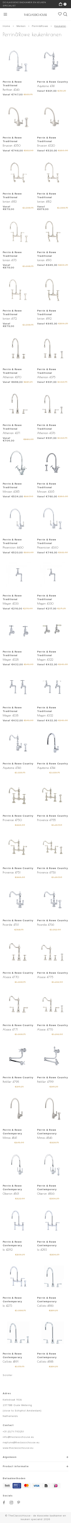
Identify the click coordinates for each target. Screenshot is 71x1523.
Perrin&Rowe (40, 26)
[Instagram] (11, 1502)
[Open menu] (5, 14)
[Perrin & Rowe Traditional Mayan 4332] (52, 686)
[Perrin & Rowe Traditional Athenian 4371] (18, 404)
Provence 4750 (12, 820)
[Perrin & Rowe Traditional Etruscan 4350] (18, 116)
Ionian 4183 (10, 201)
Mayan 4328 (11, 659)
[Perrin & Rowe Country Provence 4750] (18, 795)
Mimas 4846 (44, 1137)
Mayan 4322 (45, 659)
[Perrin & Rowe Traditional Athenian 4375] (52, 348)
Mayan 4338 (11, 715)
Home (6, 26)
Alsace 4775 (45, 977)
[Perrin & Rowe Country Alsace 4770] (18, 952)
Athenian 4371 (11, 433)
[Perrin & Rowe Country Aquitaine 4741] (52, 60)
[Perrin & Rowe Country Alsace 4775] (52, 952)
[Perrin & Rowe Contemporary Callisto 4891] (18, 1332)
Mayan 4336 (11, 603)
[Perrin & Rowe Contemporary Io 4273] (18, 1277)
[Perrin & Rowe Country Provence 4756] (52, 847)
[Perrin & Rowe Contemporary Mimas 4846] (52, 1109)
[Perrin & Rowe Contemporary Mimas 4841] (18, 1109)
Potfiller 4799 (45, 1081)
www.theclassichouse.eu (18, 1447)
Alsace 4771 (10, 1029)
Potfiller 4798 (11, 1081)
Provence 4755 (46, 820)
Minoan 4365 (45, 491)
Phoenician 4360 (47, 547)
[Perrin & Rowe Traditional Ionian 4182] (52, 172)
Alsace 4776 (45, 1029)
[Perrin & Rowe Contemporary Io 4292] (18, 1220)
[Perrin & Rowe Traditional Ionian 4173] (18, 231)
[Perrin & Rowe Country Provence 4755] (52, 795)
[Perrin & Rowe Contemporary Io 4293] (52, 1220)
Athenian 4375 (46, 377)
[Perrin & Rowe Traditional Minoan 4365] (52, 462)
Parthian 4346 (11, 89)
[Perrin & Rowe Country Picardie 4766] (52, 899)
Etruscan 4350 (12, 145)
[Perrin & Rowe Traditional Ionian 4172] (18, 289)
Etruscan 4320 (46, 145)
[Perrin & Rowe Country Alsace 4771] (18, 1004)
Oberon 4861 (11, 1193)
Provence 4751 (12, 872)
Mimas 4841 (10, 1137)
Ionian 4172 (10, 318)
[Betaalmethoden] (7, 1485)
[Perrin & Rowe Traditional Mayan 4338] (18, 686)
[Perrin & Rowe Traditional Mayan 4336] (18, 574)
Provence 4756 (46, 872)
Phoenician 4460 (13, 547)
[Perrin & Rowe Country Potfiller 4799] (52, 1056)
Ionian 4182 (44, 201)
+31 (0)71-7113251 (13, 1431)
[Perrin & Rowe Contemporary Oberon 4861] (18, 1164)
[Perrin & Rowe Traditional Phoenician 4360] (52, 518)
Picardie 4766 (45, 924)
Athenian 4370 (12, 377)
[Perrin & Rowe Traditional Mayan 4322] (52, 630)
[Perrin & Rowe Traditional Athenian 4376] (52, 404)
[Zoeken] (65, 14)
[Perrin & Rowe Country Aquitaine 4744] (52, 742)
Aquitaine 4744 (46, 767)
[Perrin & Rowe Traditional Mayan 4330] (52, 574)
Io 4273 (7, 1305)
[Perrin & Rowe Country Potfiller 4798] (18, 1056)
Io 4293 (42, 1249)
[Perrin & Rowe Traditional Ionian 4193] (52, 231)
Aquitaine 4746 (12, 767)
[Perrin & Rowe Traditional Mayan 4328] (18, 630)
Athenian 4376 (46, 433)
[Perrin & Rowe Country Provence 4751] (18, 847)
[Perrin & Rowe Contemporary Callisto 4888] (52, 1332)
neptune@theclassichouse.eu (21, 1442)
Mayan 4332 (45, 715)
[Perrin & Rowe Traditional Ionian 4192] (52, 289)
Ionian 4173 (10, 260)
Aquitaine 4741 (46, 86)
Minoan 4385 (11, 491)
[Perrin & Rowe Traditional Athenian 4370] (18, 348)
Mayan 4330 (45, 603)
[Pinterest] (18, 1502)
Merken (21, 26)
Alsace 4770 (11, 977)
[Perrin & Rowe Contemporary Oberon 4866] (52, 1164)
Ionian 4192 (44, 318)
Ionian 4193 (44, 260)
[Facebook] (4, 1502)
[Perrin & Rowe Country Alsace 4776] (52, 1004)
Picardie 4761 (11, 924)
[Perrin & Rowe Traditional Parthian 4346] (18, 60)
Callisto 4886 (45, 1305)
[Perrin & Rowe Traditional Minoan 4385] (18, 462)
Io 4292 (8, 1249)
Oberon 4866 (46, 1193)
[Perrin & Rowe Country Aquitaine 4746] (18, 742)
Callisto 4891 (11, 1361)
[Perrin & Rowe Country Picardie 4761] (18, 899)
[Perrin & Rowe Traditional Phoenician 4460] (18, 518)
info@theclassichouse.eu (18, 1437)
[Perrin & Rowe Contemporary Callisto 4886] (52, 1277)
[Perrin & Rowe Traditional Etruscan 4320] (52, 116)
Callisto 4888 (45, 1361)
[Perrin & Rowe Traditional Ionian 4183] (18, 172)
